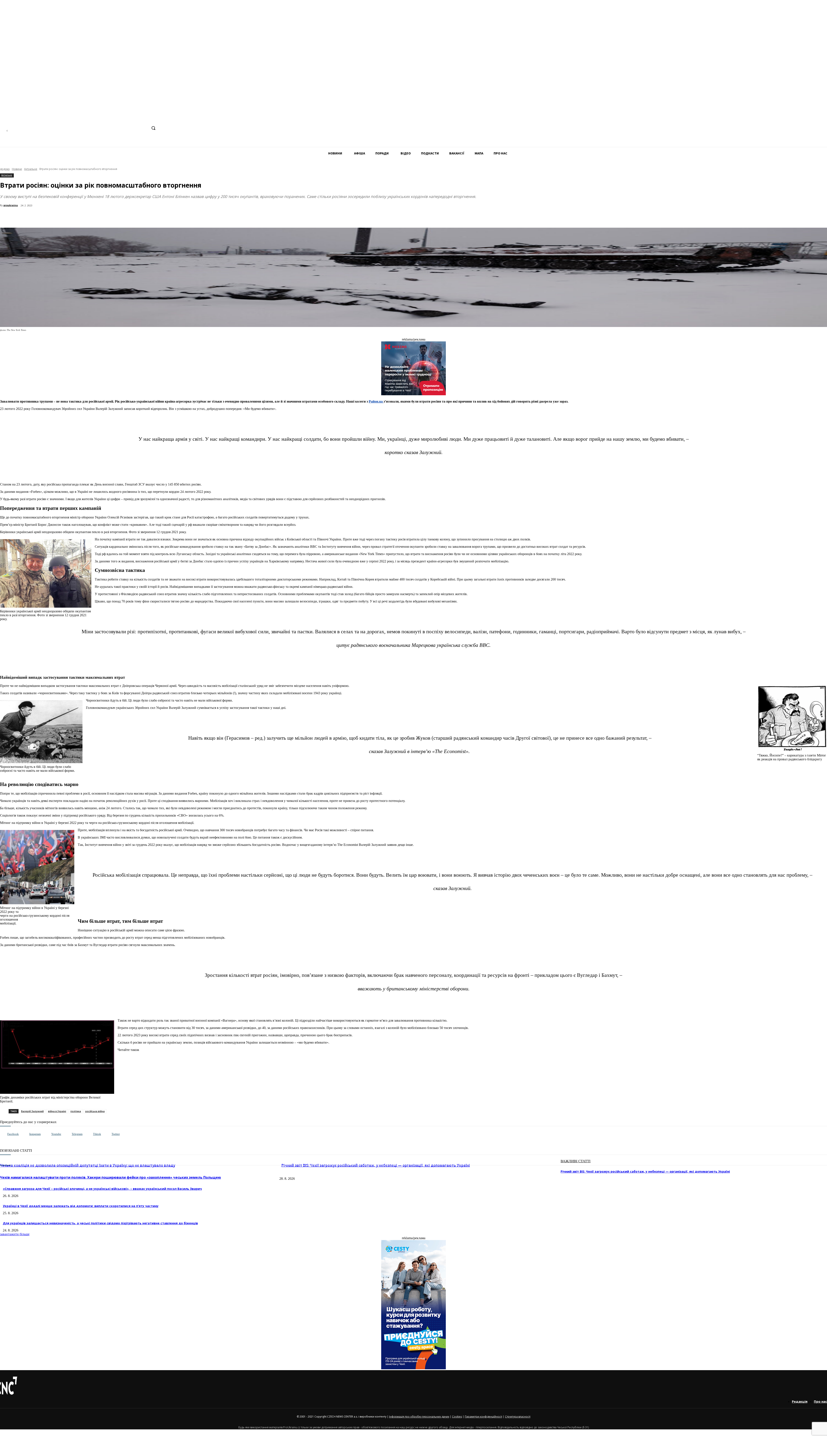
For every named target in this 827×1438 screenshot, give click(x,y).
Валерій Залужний (32, 1111)
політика (75, 1111)
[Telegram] (128, 128)
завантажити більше (15, 1234)
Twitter (116, 1134)
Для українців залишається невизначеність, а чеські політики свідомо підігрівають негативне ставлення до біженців (100, 1223)
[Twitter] (107, 1134)
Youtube (56, 1134)
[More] (93, 216)
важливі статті (576, 1161)
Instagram (35, 1134)
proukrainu (10, 205)
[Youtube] (47, 1134)
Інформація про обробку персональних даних (419, 1416)
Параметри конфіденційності (483, 1416)
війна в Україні (57, 1111)
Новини (17, 169)
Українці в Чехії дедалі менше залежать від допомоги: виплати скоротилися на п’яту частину (81, 1206)
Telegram (77, 1134)
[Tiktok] (89, 1134)
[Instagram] (120, 128)
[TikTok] (136, 128)
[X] (144, 128)
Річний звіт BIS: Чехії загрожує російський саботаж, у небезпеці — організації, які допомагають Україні (645, 1171)
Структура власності (517, 1416)
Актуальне (30, 169)
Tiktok (97, 1134)
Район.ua (376, 401)
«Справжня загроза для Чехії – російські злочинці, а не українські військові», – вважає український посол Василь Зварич (102, 1189)
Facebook (13, 1134)
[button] (153, 128)
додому (5, 169)
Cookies (457, 1416)
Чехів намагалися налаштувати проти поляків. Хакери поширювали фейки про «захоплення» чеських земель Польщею (110, 1177)
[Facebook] (112, 128)
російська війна (95, 1111)
